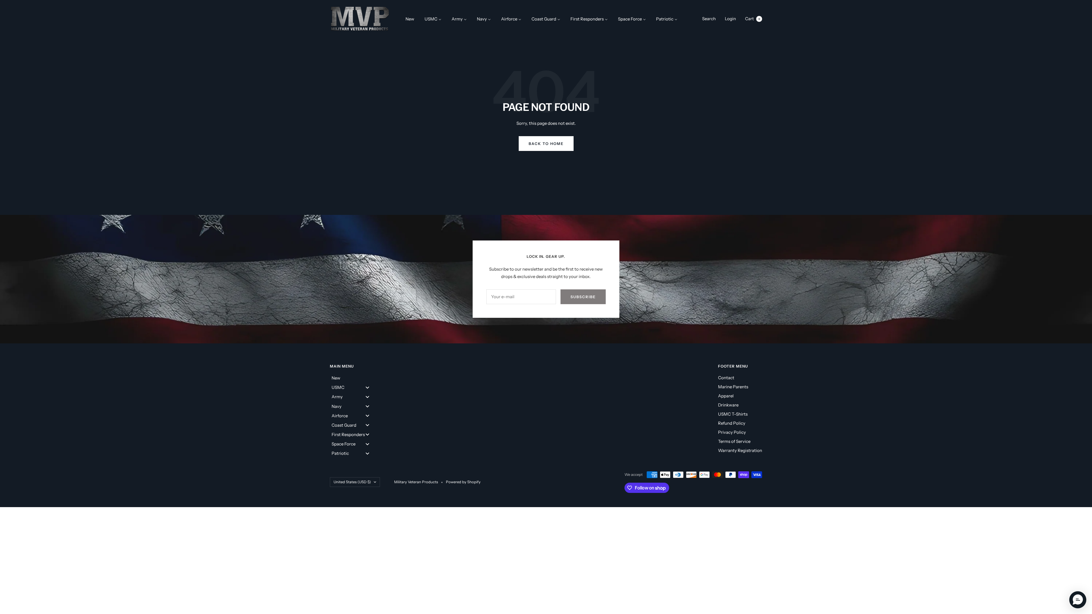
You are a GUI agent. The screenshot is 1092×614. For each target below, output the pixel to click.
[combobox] (479, 331)
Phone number (481, 317)
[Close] (624, 185)
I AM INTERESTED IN (492, 348)
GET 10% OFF (546, 420)
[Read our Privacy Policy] (618, 391)
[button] (1077, 599)
